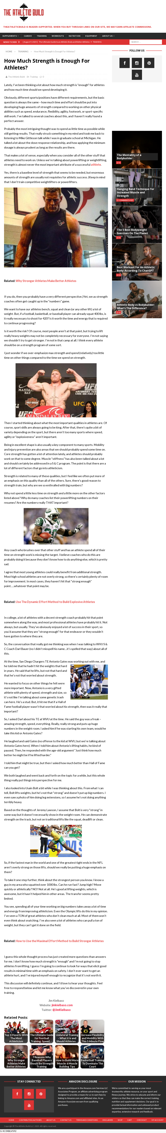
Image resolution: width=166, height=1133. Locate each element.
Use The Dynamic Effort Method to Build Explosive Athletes (55, 602)
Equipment (91, 36)
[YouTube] (137, 75)
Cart (129, 1120)
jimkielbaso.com (62, 1005)
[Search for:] (146, 41)
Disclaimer (107, 1120)
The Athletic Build (16, 76)
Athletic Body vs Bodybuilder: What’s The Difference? (136, 306)
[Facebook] (124, 63)
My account (158, 1120)
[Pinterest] (149, 63)
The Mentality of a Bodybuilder (129, 156)
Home (11, 1120)
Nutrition (74, 36)
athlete (96, 164)
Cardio (28, 36)
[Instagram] (137, 63)
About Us (107, 36)
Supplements (9, 36)
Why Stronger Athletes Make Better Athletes (46, 281)
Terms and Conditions (87, 1120)
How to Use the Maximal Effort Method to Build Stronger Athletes (60, 941)
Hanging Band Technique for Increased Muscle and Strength (135, 192)
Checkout (142, 1120)
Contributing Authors (30, 1120)
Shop (120, 1120)
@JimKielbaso (62, 1010)
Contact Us (65, 1120)
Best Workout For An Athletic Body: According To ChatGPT (136, 268)
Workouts (58, 36)
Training (42, 36)
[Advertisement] (137, 106)
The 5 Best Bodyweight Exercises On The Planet (132, 231)
